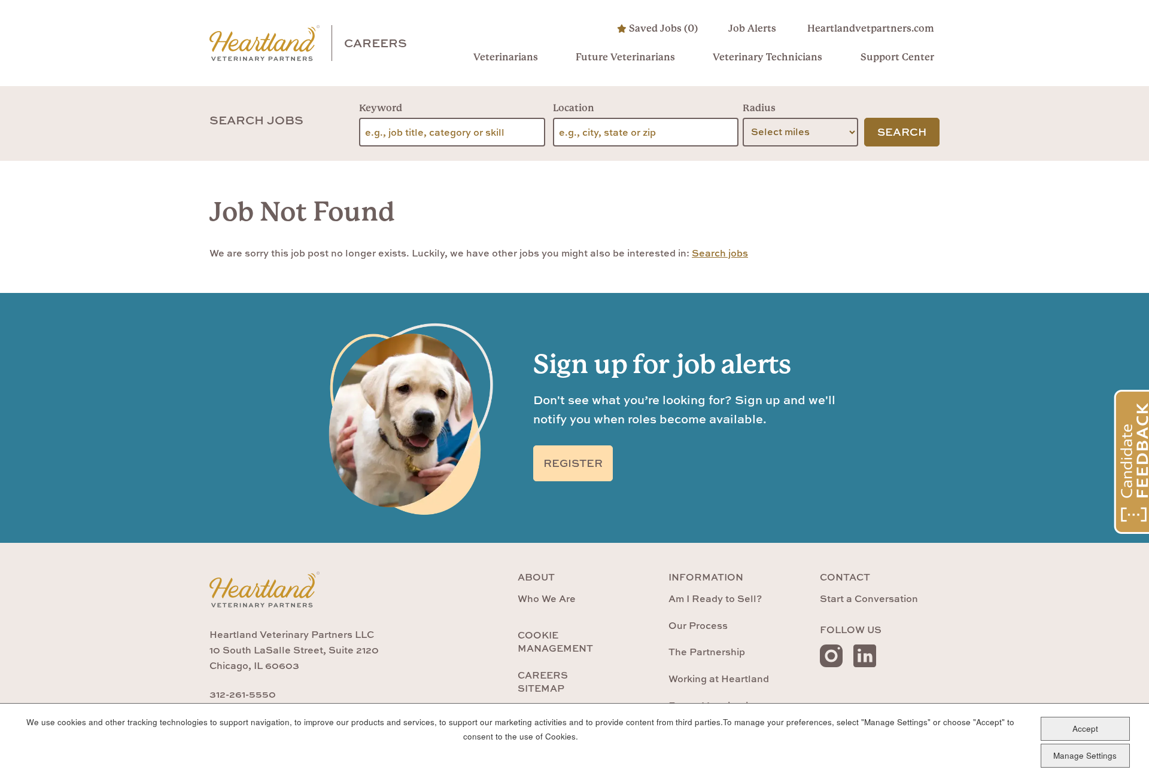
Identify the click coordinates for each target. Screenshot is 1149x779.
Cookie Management (555, 641)
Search (901, 131)
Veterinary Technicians (767, 57)
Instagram (831, 655)
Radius (759, 108)
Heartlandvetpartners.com (870, 28)
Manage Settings (1085, 755)
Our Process (698, 625)
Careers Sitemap (543, 681)
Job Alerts (752, 28)
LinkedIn (864, 655)
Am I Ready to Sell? (715, 598)
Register (573, 463)
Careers (375, 43)
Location (573, 108)
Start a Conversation (869, 598)
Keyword (380, 108)
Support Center (897, 57)
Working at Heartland (718, 678)
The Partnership (706, 651)
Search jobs (720, 252)
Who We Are (547, 598)
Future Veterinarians (625, 57)
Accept (1085, 728)
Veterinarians (505, 57)
